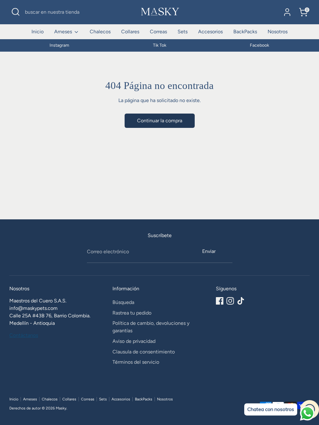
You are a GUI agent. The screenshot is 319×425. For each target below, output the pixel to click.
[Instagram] (230, 301)
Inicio (37, 32)
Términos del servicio (135, 362)
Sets (183, 32)
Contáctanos (23, 335)
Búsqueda (123, 302)
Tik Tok (159, 45)
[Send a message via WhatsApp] (307, 413)
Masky (61, 408)
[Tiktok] (241, 301)
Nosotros (278, 32)
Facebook (259, 45)
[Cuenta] (287, 12)
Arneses (63, 32)
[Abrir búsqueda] (15, 12)
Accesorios (210, 32)
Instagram (59, 45)
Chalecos (100, 32)
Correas (158, 32)
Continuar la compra (159, 121)
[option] (59, 45)
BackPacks (245, 32)
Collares (130, 32)
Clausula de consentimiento (143, 352)
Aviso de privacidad (133, 341)
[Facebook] (219, 301)
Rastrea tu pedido (131, 313)
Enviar (209, 251)
